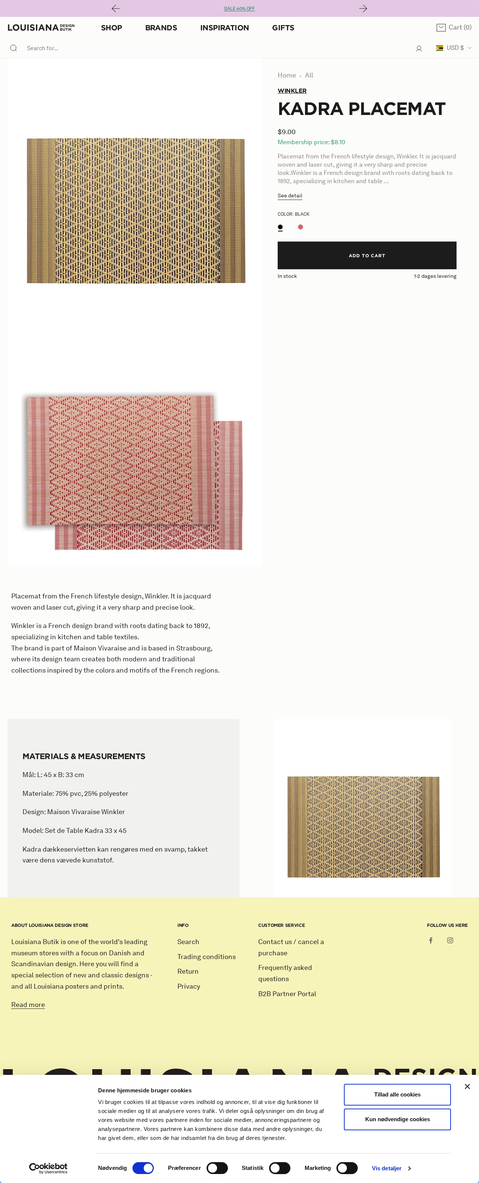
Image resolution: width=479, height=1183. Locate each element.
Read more (28, 1005)
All (309, 75)
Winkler (292, 90)
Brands (161, 27)
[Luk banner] (467, 1086)
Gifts (283, 27)
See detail (290, 195)
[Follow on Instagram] (450, 940)
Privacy (188, 986)
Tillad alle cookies (397, 1094)
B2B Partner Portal (287, 994)
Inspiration (224, 27)
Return (188, 971)
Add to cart (367, 255)
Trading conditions (206, 957)
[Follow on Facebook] (430, 940)
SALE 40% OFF (239, 8)
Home (287, 75)
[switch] (217, 1168)
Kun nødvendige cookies (397, 1119)
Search (188, 942)
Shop (111, 27)
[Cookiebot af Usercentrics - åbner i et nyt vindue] (48, 1168)
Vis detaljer (387, 1168)
